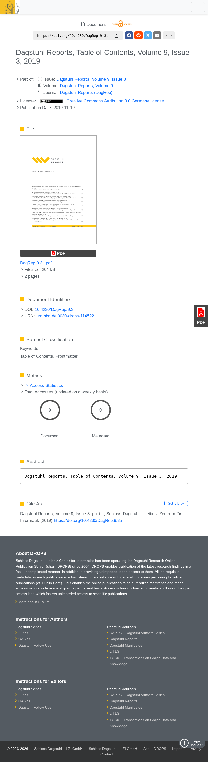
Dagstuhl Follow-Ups (34, 645)
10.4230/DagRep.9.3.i (55, 309)
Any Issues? (197, 743)
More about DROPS (34, 602)
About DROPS (154, 748)
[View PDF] (58, 189)
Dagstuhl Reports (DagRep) (86, 92)
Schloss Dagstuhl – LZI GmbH (58, 748)
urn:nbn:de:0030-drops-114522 (65, 315)
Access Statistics (46, 385)
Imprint (177, 748)
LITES (114, 651)
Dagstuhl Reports (123, 639)
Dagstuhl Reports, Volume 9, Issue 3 (91, 79)
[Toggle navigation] (198, 7)
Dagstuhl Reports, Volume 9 (86, 85)
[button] (169, 35)
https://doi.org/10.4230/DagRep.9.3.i (88, 520)
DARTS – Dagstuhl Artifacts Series (137, 633)
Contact (106, 754)
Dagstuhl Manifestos (126, 645)
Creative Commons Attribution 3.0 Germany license (114, 100)
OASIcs (24, 639)
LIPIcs (23, 633)
